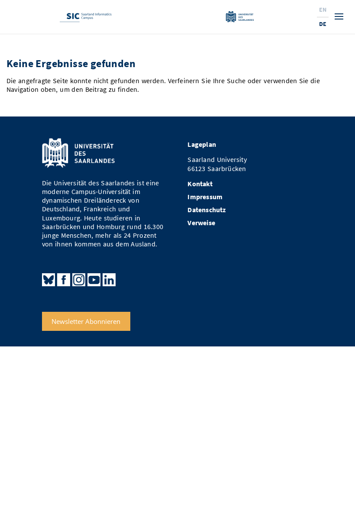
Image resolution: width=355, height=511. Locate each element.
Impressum (205, 197)
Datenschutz (206, 210)
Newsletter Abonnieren (86, 321)
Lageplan (201, 144)
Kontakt (199, 184)
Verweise (201, 223)
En (322, 9)
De (322, 24)
